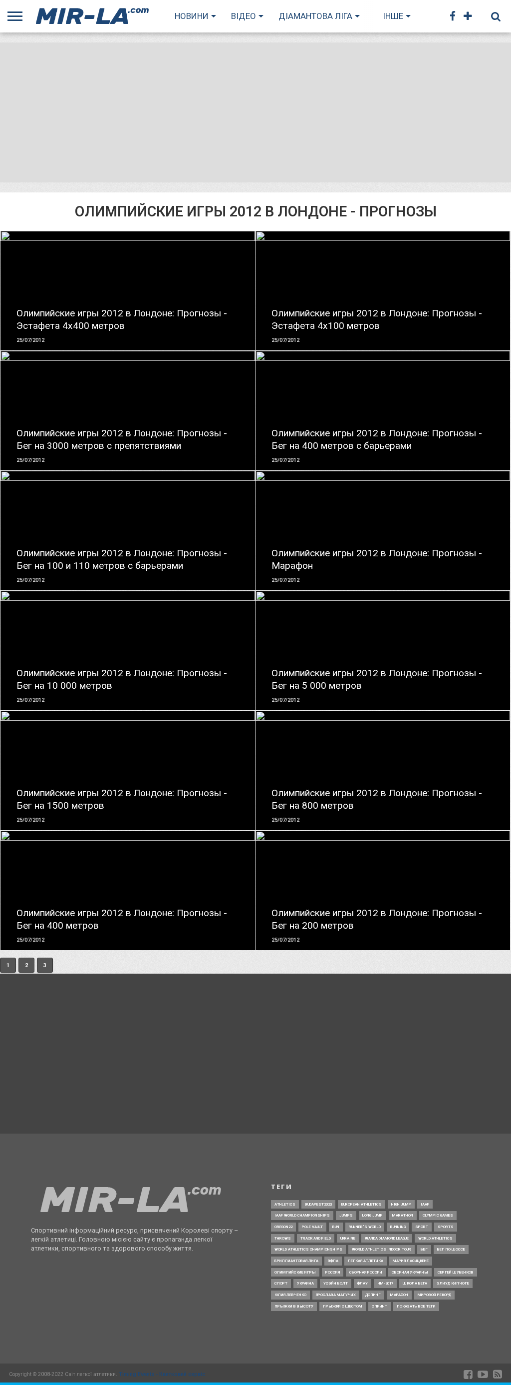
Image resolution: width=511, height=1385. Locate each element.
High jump (401, 1204)
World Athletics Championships (308, 1249)
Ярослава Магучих (336, 1295)
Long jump (372, 1215)
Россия (332, 1272)
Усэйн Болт (335, 1283)
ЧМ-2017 (385, 1283)
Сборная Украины (410, 1272)
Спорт (280, 1283)
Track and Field (315, 1238)
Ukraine (347, 1238)
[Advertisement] (255, 112)
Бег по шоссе (451, 1249)
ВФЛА (333, 1261)
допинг (373, 1295)
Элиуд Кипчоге (453, 1283)
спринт (379, 1306)
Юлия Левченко (290, 1295)
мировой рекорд (434, 1295)
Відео (243, 16)
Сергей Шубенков (456, 1272)
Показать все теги (416, 1306)
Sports (446, 1227)
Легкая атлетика (365, 1261)
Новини (192, 16)
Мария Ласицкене (411, 1261)
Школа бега (415, 1283)
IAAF (425, 1204)
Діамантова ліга (315, 16)
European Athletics (361, 1204)
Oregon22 (283, 1227)
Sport (421, 1227)
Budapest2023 (318, 1204)
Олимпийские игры (295, 1272)
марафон (399, 1295)
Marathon (402, 1215)
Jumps (346, 1215)
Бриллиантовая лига (296, 1261)
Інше (393, 16)
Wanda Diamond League (387, 1238)
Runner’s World (365, 1227)
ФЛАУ (362, 1283)
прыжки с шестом (342, 1306)
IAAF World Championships (302, 1215)
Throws (282, 1238)
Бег (424, 1249)
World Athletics (435, 1238)
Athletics (284, 1204)
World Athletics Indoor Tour (381, 1249)
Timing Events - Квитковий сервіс (162, 1374)
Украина (305, 1283)
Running (398, 1227)
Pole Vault (312, 1227)
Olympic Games (438, 1215)
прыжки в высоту (293, 1306)
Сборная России (365, 1272)
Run (335, 1227)
